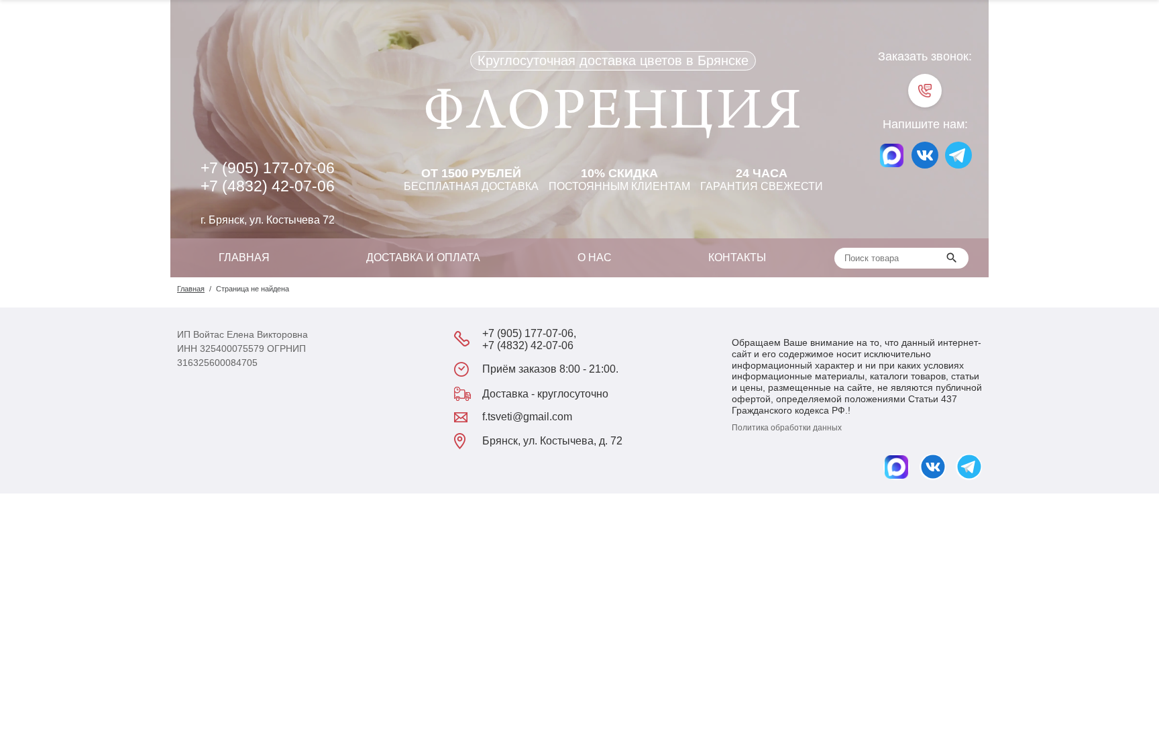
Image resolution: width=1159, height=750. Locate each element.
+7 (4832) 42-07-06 (268, 186)
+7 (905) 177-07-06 (268, 168)
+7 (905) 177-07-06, (529, 333)
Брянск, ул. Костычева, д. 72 (552, 441)
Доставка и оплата (423, 257)
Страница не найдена (252, 289)
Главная (244, 257)
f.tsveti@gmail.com (527, 416)
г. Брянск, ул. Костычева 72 (268, 220)
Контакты (737, 257)
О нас (594, 257)
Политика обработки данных (787, 427)
